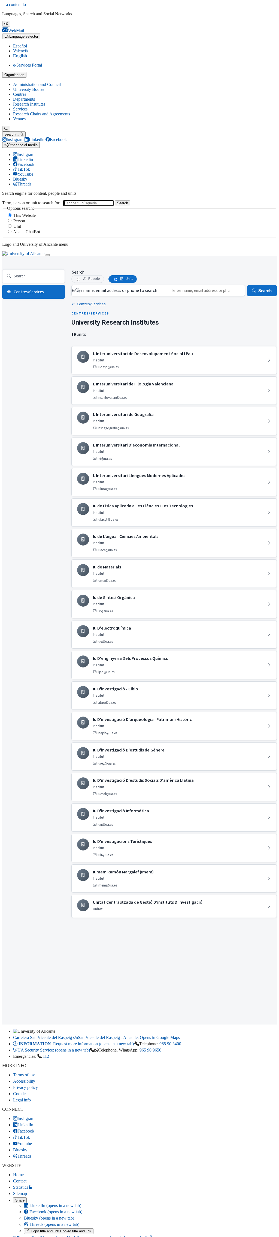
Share (20, 1200)
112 (46, 1056)
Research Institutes (29, 104)
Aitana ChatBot (26, 231)
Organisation (14, 75)
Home (18, 1174)
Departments (24, 99)
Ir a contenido (14, 4)
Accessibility (24, 1081)
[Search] (6, 128)
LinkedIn (54, 1205)
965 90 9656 (150, 1050)
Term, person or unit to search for (30, 202)
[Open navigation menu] (48, 255)
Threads (53, 1224)
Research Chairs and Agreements (41, 114)
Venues (19, 118)
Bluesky (49, 1218)
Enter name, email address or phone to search (114, 290)
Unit (17, 226)
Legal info (22, 1100)
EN (21, 36)
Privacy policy (25, 1087)
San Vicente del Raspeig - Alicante (96, 1037)
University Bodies (28, 89)
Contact (19, 1181)
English (20, 55)
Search (122, 203)
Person (19, 220)
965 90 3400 (170, 1043)
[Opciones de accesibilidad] (6, 23)
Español (20, 46)
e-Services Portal (27, 65)
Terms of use (24, 1075)
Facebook (55, 1211)
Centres (19, 94)
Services (20, 109)
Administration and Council (37, 84)
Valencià (20, 51)
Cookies (20, 1093)
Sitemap (20, 1193)
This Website (24, 215)
